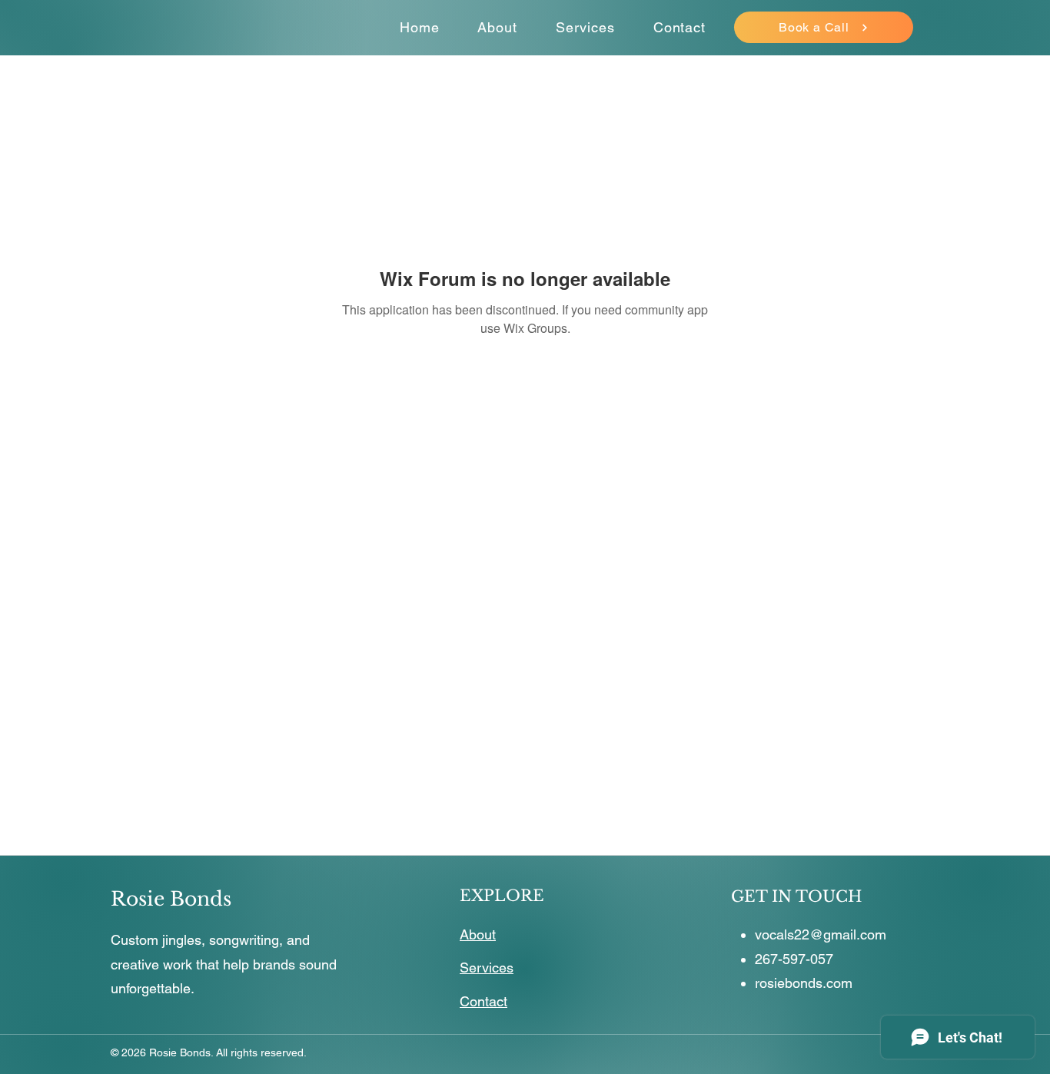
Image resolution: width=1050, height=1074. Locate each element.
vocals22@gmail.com (820, 934)
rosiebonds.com (803, 983)
